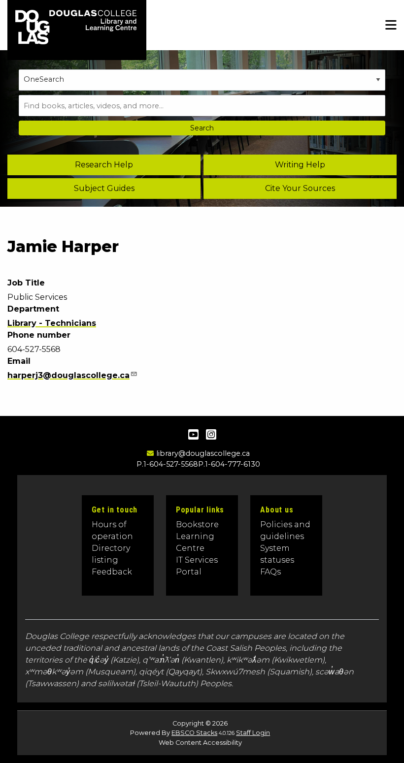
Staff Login (253, 732)
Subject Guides (104, 188)
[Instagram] (211, 434)
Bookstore (197, 524)
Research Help (104, 164)
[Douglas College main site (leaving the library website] (30, 35)
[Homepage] (99, 35)
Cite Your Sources (300, 188)
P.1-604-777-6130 (229, 464)
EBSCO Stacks (194, 732)
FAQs (270, 571)
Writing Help (300, 164)
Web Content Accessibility (200, 742)
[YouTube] (193, 434)
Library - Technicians (51, 323)
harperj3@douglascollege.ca (68, 375)
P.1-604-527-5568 (167, 464)
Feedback (112, 571)
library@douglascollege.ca (203, 453)
